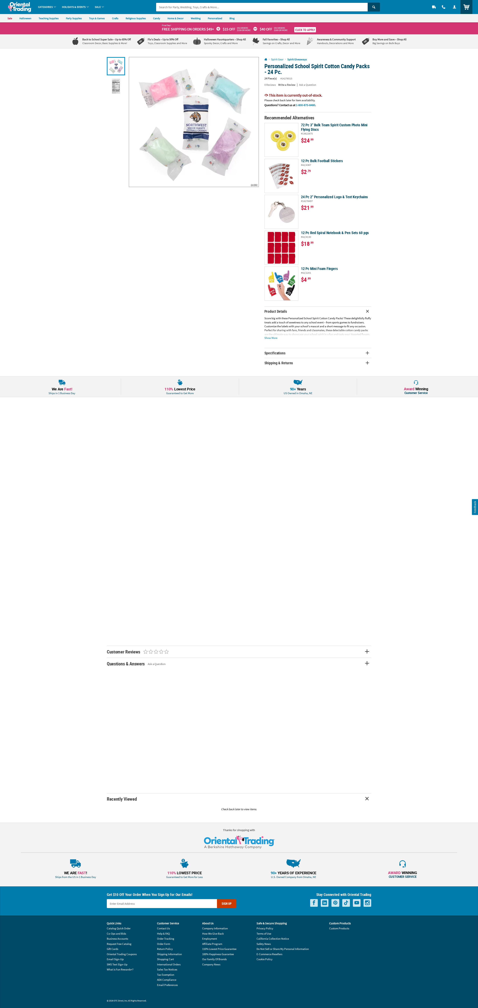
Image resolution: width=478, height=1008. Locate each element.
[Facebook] (314, 903)
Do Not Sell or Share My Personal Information (283, 949)
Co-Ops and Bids (116, 933)
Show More (270, 338)
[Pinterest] (335, 903)
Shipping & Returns (278, 362)
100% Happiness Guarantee (218, 954)
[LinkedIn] (324, 903)
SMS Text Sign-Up (117, 964)
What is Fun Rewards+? (120, 969)
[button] (194, 122)
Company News (211, 964)
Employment (209, 938)
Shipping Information (169, 954)
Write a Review (286, 84)
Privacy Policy (265, 928)
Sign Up (227, 904)
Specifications (274, 352)
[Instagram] (367, 903)
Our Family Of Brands (214, 959)
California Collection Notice (273, 938)
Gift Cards (112, 949)
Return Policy (165, 949)
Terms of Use (264, 933)
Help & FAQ (163, 933)
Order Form (163, 944)
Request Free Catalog (119, 944)
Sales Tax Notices (167, 969)
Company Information (215, 928)
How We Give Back (213, 933)
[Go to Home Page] (265, 59)
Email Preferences (167, 985)
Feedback (475, 507)
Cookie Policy (264, 959)
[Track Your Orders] (434, 7)
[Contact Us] (443, 7)
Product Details (275, 311)
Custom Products (339, 928)
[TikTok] (346, 903)
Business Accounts (117, 938)
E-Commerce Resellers (269, 954)
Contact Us (163, 928)
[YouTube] (357, 903)
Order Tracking (165, 938)
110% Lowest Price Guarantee (219, 949)
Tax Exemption (165, 974)
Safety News (264, 944)
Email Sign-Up (115, 959)
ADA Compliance (166, 979)
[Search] (374, 7)
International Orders (169, 964)
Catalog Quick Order (119, 928)
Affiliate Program (212, 944)
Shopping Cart (165, 959)
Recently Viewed (122, 799)
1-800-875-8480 (305, 105)
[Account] (454, 7)
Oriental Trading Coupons (122, 954)
